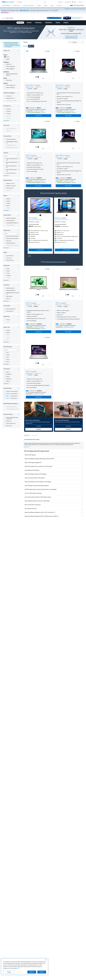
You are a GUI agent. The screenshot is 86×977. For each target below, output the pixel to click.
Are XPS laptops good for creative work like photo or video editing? (41, 489)
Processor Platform (8, 414)
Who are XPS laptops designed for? (33, 462)
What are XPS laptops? (30, 455)
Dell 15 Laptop (33, 218)
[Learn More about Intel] (67, 18)
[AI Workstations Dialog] (15, 100)
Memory (5, 195)
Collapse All (34, 435)
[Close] (45, 959)
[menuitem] (17, 5)
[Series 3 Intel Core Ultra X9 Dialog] (18, 158)
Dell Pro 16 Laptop (60, 218)
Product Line (6, 50)
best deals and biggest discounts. (56, 262)
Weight (5, 252)
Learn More (38, 426)
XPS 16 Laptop (31, 371)
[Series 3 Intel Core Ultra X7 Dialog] (18, 162)
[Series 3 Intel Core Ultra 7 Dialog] (18, 165)
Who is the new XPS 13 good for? (33, 504)
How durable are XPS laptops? (32, 470)
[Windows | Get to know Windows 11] (54, 18)
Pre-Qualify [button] (41, 110)
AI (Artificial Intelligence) (9, 92)
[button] (60, 2)
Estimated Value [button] (32, 224)
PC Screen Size (7, 106)
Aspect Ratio (6, 316)
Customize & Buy (40, 249)
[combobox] (31, 2)
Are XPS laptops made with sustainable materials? (37, 485)
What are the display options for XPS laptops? (36, 474)
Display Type (6, 327)
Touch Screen (6, 305)
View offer (43, 112)
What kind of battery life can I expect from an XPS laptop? (38, 466)
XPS (30, 46)
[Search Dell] (45, 2)
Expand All (26, 435)
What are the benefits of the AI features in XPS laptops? (38, 481)
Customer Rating (7, 388)
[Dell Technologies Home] (8, 2)
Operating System (7, 180)
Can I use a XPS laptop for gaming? (33, 493)
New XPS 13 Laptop (33, 85)
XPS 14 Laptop (31, 155)
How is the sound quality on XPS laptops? (35, 478)
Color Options (6, 368)
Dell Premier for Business (79, 5)
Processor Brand (7, 136)
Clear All (25, 46)
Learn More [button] (36, 110)
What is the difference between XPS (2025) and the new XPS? (39, 458)
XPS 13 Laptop (31, 303)
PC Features (6, 285)
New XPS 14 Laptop (63, 155)
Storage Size (6, 265)
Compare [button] (48, 51)
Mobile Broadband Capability (10, 403)
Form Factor (6, 125)
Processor (5, 152)
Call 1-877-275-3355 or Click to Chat (75, 8)
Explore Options (38, 115)
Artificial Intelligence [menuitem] (6, 5)
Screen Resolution (7, 346)
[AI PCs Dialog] (11, 96)
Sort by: (69, 42)
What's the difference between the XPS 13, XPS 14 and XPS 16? (40, 512)
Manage (9, 972)
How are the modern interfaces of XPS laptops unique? (38, 497)
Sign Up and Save (5, 12)
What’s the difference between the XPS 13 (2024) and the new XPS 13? (42, 516)
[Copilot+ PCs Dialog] (14, 98)
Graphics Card (6, 230)
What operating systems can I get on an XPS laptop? (37, 501)
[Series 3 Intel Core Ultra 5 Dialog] (18, 169)
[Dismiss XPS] (33, 46)
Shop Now (38, 429)
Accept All (42, 972)
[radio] (36, 77)
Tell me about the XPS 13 (31, 508)
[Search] (17, 156)
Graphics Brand (7, 215)
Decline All (32, 972)
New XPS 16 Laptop (63, 85)
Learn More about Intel (76, 18)
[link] (67, 2)
